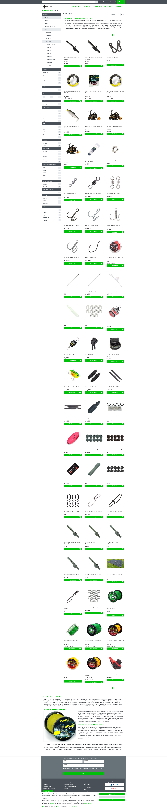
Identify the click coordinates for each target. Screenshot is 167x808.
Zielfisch (118, 6)
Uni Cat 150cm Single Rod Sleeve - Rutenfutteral (72, 574)
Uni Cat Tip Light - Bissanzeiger (112, 291)
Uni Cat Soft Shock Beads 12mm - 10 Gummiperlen (115, 449)
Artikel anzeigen (72, 135)
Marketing (53, 806)
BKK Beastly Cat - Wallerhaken (90, 257)
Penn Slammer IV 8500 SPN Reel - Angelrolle (71, 160)
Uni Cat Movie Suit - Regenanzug (91, 355)
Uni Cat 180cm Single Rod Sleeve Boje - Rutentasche (92, 543)
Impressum (66, 788)
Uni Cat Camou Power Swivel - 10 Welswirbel (71, 511)
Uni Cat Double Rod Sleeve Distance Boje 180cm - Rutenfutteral (72, 543)
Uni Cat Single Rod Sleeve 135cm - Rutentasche (93, 574)
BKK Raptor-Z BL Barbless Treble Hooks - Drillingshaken (113, 226)
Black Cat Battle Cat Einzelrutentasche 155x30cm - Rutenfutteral (93, 58)
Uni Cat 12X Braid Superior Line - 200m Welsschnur (73, 674)
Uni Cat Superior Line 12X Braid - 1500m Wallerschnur (92, 674)
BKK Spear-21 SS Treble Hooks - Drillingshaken (72, 225)
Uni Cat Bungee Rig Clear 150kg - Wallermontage (93, 291)
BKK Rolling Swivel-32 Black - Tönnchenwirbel (93, 193)
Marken (86, 6)
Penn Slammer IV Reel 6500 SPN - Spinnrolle (114, 126)
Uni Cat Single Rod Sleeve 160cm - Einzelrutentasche (112, 543)
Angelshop (74, 6)
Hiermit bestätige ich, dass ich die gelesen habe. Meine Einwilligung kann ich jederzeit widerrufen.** (83, 769)
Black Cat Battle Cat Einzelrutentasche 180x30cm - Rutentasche (72, 58)
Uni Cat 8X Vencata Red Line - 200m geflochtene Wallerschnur (115, 258)
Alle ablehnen (111, 800)
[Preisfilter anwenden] (59, 97)
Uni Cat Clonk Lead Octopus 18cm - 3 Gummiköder (72, 322)
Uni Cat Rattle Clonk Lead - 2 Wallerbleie (113, 387)
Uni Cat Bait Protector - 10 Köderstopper (113, 480)
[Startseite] (42, 10)
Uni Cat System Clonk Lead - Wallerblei (92, 418)
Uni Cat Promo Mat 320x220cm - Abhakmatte (114, 574)
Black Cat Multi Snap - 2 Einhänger (112, 57)
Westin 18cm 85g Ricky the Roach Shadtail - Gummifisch (71, 127)
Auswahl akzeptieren (112, 797)
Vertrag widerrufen (48, 791)
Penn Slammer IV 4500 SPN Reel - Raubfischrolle (93, 126)
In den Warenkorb (72, 66)
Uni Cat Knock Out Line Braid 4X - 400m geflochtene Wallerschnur (113, 607)
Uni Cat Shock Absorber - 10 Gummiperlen (92, 449)
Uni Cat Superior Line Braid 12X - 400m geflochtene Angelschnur (115, 641)
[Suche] (96, 2)
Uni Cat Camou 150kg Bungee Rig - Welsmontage (72, 291)
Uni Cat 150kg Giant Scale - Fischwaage (70, 355)
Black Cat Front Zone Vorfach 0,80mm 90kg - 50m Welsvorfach (115, 92)
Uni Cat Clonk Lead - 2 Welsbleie (69, 418)
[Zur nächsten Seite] (122, 35)
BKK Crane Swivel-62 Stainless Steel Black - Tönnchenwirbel (71, 194)
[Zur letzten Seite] (124, 35)
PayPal (59, 806)
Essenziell (46, 806)
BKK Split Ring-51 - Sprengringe (112, 160)
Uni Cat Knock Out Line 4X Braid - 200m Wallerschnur (71, 641)
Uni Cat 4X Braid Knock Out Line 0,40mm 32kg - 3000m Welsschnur (93, 641)
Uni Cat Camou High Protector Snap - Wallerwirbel (93, 511)
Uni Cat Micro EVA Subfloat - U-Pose (70, 449)
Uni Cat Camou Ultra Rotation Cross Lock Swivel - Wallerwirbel (72, 607)
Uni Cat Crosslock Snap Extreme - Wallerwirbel (114, 511)
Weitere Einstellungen (73, 806)
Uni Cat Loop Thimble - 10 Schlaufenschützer (93, 322)
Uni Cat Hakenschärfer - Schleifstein (91, 480)
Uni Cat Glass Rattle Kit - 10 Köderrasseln (113, 418)
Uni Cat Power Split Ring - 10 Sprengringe (92, 607)
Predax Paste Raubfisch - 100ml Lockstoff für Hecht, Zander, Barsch (93, 160)
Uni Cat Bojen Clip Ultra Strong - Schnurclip (114, 674)
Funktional (65, 806)
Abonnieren (83, 773)
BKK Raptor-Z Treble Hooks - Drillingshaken (71, 257)
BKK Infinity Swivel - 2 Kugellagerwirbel (113, 193)
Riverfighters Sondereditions (103, 6)
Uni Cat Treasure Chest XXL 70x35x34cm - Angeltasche (114, 355)
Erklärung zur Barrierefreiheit (49, 788)
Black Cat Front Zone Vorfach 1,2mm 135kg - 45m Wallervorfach (72, 92)
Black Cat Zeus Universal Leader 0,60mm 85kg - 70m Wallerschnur (93, 92)
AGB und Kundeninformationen (70, 786)
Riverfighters (46, 10)
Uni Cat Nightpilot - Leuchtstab (69, 480)
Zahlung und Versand (47, 786)
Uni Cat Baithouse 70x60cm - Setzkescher (114, 322)
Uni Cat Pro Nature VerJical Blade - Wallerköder (72, 387)
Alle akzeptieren (112, 794)
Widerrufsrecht (46, 784)
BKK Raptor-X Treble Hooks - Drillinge (91, 225)
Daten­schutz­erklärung (88, 804)
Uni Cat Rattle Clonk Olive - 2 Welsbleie (92, 387)
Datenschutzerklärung (68, 784)
